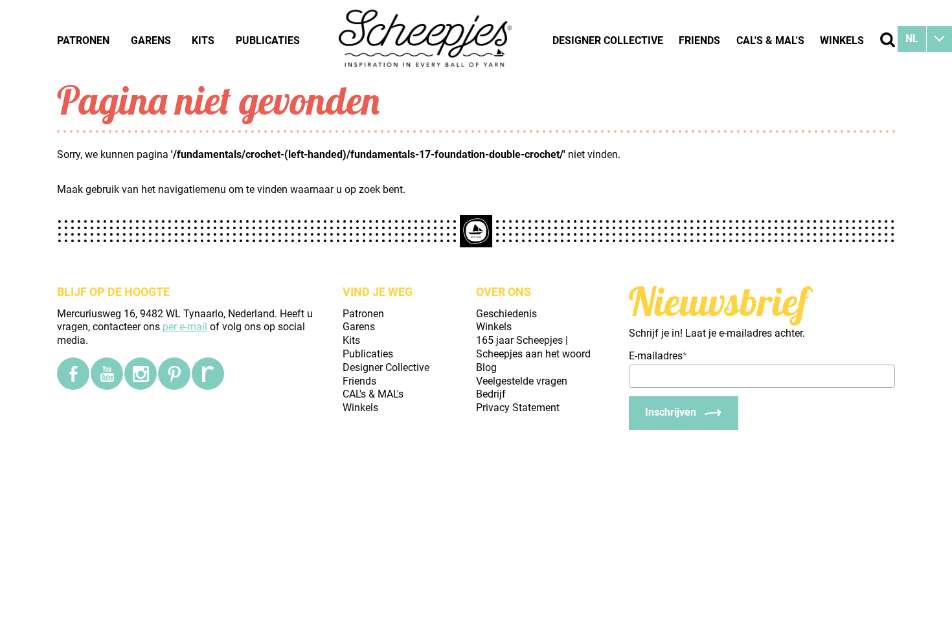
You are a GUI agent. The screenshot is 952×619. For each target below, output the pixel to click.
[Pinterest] (174, 373)
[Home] (426, 40)
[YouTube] (107, 373)
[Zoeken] (887, 39)
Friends (699, 40)
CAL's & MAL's (770, 40)
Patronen (83, 40)
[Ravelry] (208, 373)
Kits (203, 40)
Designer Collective (607, 40)
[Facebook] (73, 373)
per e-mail (185, 327)
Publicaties (268, 40)
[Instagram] (140, 373)
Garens (151, 40)
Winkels (842, 40)
